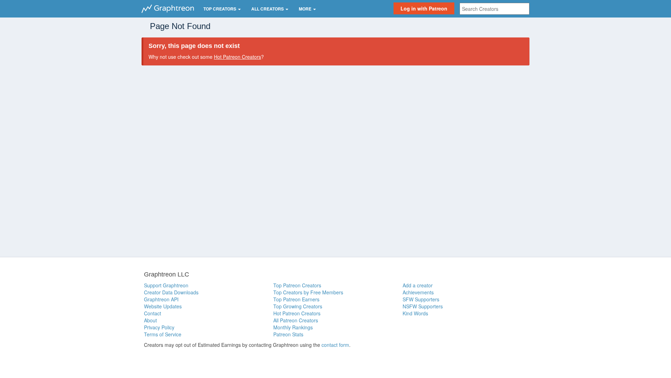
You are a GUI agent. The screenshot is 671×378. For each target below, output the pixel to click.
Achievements (418, 292)
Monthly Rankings (293, 327)
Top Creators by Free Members (308, 292)
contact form (335, 344)
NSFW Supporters (423, 306)
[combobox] (494, 9)
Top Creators (220, 9)
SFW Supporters (421, 299)
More (305, 9)
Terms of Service (162, 334)
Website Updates (163, 306)
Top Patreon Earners (296, 299)
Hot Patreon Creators (237, 56)
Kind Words (415, 313)
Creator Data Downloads (171, 292)
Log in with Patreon (424, 8)
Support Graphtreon (166, 285)
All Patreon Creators (295, 320)
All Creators (268, 9)
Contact (152, 313)
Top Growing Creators (297, 306)
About (150, 320)
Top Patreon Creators (297, 285)
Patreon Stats (288, 334)
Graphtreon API (161, 299)
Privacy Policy (159, 327)
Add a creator (418, 285)
